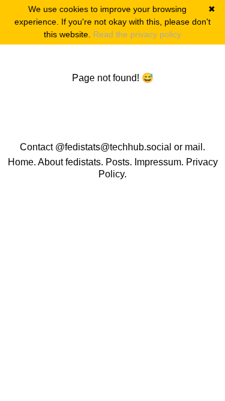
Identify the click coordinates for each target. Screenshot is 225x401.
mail (194, 147)
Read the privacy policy (137, 34)
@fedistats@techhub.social (113, 147)
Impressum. (159, 162)
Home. (22, 162)
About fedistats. (70, 162)
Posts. (119, 162)
